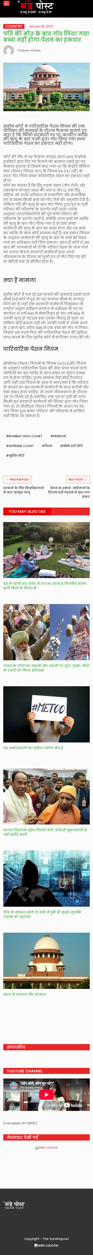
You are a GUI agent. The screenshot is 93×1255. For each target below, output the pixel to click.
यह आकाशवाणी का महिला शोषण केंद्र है (33, 748)
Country (13, 26)
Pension (59, 436)
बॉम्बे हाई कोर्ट (73, 446)
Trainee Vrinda (28, 50)
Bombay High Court (25, 436)
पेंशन (48, 446)
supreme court (21, 446)
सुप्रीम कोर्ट (16, 455)
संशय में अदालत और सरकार (24, 994)
